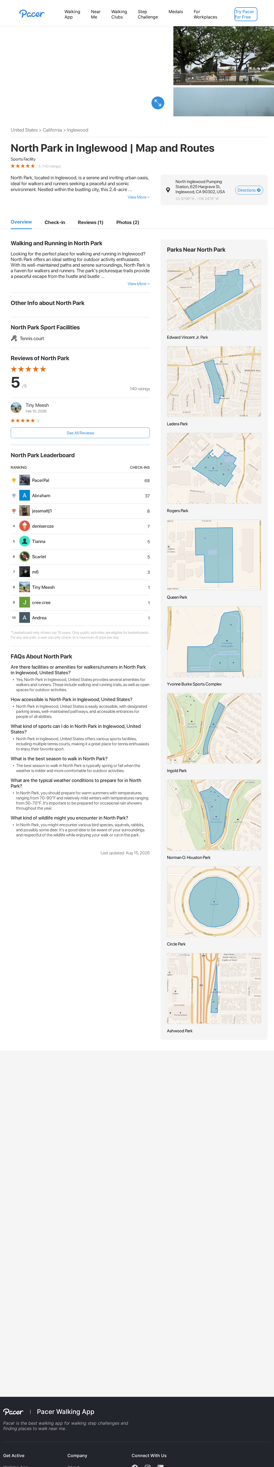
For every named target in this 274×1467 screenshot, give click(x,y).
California (52, 130)
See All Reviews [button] (80, 432)
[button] (157, 102)
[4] (91, 222)
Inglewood (77, 130)
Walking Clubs (119, 14)
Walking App (72, 14)
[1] (21, 222)
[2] (55, 222)
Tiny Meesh (37, 405)
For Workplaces (205, 14)
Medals (176, 11)
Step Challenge (148, 14)
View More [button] (137, 197)
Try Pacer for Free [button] (244, 14)
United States (24, 130)
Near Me (96, 14)
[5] (127, 222)
